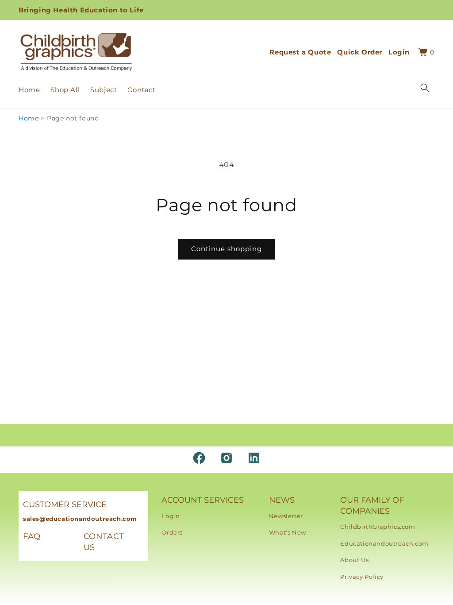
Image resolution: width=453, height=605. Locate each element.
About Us (354, 559)
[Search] (424, 87)
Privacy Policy (361, 576)
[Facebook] (199, 458)
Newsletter (286, 516)
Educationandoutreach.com (384, 543)
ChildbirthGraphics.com (377, 526)
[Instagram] (226, 458)
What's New (287, 532)
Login (170, 516)
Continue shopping (226, 248)
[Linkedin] (254, 458)
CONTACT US (104, 541)
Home (28, 118)
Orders (172, 532)
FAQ (32, 536)
